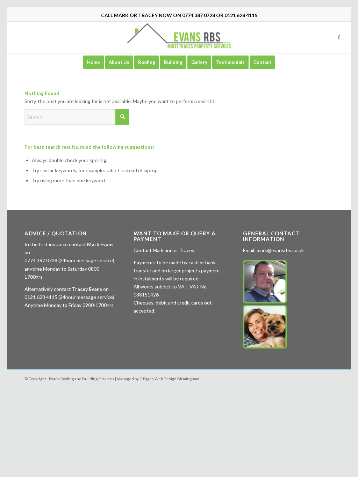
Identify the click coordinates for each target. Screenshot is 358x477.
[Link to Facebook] (339, 37)
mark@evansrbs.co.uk (280, 250)
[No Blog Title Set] (179, 37)
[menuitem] (93, 62)
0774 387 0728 (198, 15)
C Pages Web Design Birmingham (169, 378)
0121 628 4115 (240, 15)
